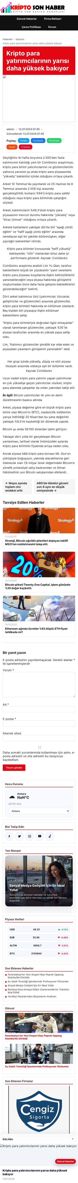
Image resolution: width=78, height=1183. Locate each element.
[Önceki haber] (59, 861)
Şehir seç (15, 803)
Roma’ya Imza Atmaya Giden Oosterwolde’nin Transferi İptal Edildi (38, 991)
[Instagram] (29, 836)
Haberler (8, 39)
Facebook (38, 140)
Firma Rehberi (52, 18)
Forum (52, 26)
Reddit (12, 147)
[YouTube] (40, 836)
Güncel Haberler (27, 18)
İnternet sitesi (12, 733)
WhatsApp (54, 140)
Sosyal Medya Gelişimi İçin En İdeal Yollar (31, 985)
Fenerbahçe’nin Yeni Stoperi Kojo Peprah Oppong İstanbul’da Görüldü (35, 976)
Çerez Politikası (31, 26)
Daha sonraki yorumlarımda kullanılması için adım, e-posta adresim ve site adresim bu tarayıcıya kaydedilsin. (39, 756)
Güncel (20, 39)
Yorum (8, 670)
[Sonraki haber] (67, 861)
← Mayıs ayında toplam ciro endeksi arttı (16, 486)
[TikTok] (50, 836)
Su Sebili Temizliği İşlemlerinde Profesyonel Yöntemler (38, 981)
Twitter (23, 140)
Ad (6, 704)
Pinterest (25, 147)
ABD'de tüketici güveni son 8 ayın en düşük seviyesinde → (52, 486)
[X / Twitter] (19, 836)
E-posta (9, 719)
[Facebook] (9, 836)
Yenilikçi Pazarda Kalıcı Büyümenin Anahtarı (32, 996)
